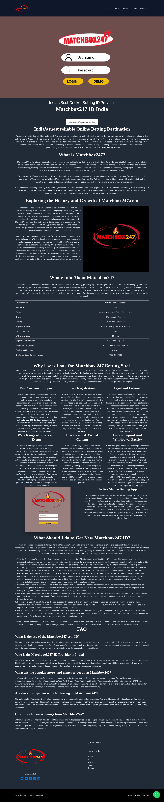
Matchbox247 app (50, 553)
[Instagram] (30, 778)
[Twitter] (26, 778)
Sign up (125, 8)
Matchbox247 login (25, 573)
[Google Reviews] (34, 778)
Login (134, 8)
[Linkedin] (38, 778)
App (117, 8)
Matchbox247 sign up (27, 480)
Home (109, 8)
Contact (143, 8)
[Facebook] (22, 778)
